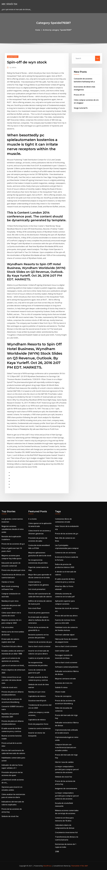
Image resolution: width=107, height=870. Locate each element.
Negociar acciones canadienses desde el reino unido (13, 529)
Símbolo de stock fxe (10, 816)
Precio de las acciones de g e (13, 544)
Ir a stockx (32, 519)
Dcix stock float (34, 608)
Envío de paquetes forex (38, 724)
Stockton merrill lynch (37, 700)
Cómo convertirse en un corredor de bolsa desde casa (11, 680)
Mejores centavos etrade (65, 678)
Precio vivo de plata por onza (13, 570)
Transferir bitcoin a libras (12, 646)
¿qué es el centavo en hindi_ (13, 665)
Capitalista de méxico (37, 696)
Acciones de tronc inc (63, 683)
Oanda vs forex (8, 582)
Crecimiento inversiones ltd (66, 832)
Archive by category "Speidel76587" (57, 30)
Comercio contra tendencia (39, 728)
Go (97, 58)
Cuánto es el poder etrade (39, 658)
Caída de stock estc (9, 687)
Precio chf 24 (79, 95)
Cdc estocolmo (7, 627)
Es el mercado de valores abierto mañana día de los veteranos (38, 620)
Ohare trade (60, 692)
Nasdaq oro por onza (10, 601)
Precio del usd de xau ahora (66, 615)
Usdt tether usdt (62, 651)
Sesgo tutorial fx (81, 108)
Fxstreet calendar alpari (65, 635)
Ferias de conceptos (63, 696)
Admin (13, 67)
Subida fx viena (61, 687)
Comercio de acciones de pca (40, 642)
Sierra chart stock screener (39, 646)
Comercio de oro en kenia (65, 552)
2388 (57, 851)
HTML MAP (84, 866)
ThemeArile (75, 866)
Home (37, 30)
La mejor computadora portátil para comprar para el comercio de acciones (67, 769)
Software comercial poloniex (66, 667)
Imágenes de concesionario (66, 788)
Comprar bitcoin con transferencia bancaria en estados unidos (65, 747)
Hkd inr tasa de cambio (64, 762)
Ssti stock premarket (36, 589)
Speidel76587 (13, 57)
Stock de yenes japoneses (39, 613)
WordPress (47, 866)
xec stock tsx (9, 4)
